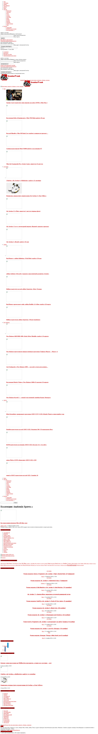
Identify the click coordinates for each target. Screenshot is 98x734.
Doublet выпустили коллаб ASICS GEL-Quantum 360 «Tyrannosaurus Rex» (29, 429)
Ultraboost (42, 565)
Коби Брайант (6, 540)
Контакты (5, 53)
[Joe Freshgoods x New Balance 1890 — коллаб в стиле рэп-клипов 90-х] (14, 364)
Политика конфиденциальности (8, 41)
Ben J (43, 597)
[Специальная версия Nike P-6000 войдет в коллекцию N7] (14, 145)
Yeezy (4, 8)
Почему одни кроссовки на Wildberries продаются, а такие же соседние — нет (26, 663)
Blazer (46, 563)
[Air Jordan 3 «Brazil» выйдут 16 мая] (14, 239)
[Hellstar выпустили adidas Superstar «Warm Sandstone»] (14, 316)
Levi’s (7, 14)
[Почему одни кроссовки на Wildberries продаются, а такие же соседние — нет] (4, 660)
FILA (7, 13)
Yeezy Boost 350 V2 (51, 565)
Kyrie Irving (13, 565)
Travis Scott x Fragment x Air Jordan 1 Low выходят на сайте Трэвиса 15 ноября (49, 622)
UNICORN (9, 27)
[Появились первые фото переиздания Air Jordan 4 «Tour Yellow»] (14, 193)
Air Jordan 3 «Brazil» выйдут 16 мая (17, 242)
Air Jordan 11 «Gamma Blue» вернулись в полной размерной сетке (49, 594)
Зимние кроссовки (64, 565)
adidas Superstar (3, 563)
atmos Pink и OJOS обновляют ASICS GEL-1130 (21, 460)
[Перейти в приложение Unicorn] (3, 557)
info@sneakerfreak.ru (15, 730)
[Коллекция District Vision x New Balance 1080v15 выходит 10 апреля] (14, 379)
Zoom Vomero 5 (57, 565)
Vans (7, 25)
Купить (5, 26)
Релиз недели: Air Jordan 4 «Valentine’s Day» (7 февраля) (49, 580)
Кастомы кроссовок (8, 705)
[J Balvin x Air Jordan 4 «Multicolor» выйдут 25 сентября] (14, 177)
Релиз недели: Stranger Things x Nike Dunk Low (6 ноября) (49, 635)
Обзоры (5, 552)
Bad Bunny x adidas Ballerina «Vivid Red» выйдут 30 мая (23, 258)
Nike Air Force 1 (7, 704)
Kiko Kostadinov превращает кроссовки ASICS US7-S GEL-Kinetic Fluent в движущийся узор (35, 414)
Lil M (5, 525)
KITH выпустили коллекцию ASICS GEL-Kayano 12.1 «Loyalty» (26, 444)
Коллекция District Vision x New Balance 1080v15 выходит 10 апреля (27, 382)
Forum (62, 563)
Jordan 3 (87, 563)
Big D (42, 576)
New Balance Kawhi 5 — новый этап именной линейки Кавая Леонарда (28, 397)
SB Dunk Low (33, 565)
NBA (22, 565)
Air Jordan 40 (6, 532)
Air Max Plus (43, 563)
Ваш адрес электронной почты (21, 45)
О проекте (5, 51)
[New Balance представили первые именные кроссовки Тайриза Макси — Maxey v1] (14, 348)
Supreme (8, 22)
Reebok (8, 21)
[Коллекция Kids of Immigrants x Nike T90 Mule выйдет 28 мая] (14, 115)
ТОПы (5, 548)
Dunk (49, 563)
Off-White (8, 17)
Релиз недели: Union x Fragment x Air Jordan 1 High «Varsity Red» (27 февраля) (49, 574)
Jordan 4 (91, 563)
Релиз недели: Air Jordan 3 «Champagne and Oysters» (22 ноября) (49, 615)
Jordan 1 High (71, 563)
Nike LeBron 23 (7, 541)
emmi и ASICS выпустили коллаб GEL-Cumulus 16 (22, 475)
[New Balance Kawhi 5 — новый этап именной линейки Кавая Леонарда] (14, 394)
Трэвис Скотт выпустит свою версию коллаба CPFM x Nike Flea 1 (26, 102)
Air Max (24, 563)
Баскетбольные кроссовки (9, 543)
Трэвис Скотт (6, 535)
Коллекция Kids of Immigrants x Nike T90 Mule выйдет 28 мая (25, 118)
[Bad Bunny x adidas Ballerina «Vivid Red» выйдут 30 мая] (14, 255)
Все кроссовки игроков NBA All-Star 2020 (14, 523)
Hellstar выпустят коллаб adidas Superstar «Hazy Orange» (24, 289)
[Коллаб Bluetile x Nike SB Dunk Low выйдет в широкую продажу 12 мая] (14, 130)
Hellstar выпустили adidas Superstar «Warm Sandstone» (23, 319)
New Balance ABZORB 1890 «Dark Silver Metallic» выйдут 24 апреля (27, 336)
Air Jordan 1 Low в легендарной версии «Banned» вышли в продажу (27, 226)
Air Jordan (5, 3)
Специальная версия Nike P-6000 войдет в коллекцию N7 (24, 148)
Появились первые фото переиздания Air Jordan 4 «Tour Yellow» (26, 196)
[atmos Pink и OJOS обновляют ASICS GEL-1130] (14, 457)
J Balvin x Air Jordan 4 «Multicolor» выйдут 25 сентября (23, 180)
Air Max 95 (38, 563)
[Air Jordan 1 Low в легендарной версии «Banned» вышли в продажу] (14, 223)
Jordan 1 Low (77, 563)
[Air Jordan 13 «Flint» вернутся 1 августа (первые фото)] (14, 208)
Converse (8, 12)
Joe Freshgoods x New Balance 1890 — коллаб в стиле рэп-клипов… (27, 367)
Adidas (5, 4)
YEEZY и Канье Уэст (8, 537)
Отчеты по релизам (8, 547)
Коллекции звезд (7, 545)
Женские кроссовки (8, 544)
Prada (7, 18)
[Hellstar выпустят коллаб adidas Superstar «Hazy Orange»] (14, 286)
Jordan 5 (94, 563)
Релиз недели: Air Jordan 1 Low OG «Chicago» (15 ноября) (49, 628)
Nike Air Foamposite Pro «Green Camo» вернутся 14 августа (24, 164)
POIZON (5, 534)
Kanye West (3, 565)
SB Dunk (28, 565)
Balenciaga (8, 10)
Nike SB (25, 565)
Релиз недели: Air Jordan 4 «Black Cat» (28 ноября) (49, 608)
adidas (2, 525)
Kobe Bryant (8, 565)
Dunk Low (57, 563)
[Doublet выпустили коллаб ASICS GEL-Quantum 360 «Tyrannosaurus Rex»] (14, 426)
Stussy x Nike (6, 539)
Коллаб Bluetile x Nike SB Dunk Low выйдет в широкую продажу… (27, 133)
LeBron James (18, 565)
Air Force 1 (9, 563)
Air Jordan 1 (6, 697)
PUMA (8, 19)
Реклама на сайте (7, 54)
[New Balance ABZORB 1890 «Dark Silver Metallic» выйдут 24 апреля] (14, 333)
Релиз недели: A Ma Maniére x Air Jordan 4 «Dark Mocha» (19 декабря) (49, 587)
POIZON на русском (11, 28)
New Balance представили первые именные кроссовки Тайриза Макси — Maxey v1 (32, 351)
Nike (4, 1)
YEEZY (5, 695)
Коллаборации (7, 536)
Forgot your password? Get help (8, 65)
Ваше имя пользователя (19, 35)
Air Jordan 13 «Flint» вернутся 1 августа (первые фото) (23, 211)
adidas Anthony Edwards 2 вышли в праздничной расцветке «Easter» (27, 274)
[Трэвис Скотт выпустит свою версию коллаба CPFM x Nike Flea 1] (14, 100)
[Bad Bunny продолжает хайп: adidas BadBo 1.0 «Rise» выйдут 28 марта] (14, 301)
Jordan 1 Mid (83, 563)
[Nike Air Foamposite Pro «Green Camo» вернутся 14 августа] (14, 161)
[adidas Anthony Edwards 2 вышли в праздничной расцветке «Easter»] (14, 271)
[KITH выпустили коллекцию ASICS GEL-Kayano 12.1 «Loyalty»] (14, 442)
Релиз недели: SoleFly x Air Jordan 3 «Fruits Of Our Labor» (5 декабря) (49, 601)
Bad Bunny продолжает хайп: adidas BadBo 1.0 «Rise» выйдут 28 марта (28, 304)
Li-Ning (8, 16)
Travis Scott (38, 565)
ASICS (5, 7)
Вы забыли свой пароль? (7, 39)
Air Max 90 (33, 563)
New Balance (6, 5)
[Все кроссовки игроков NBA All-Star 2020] (8, 520)
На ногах (5, 549)
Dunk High (53, 563)
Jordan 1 (65, 563)
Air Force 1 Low (17, 563)
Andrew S (43, 583)
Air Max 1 (28, 563)
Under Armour (9, 23)
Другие (5, 9)
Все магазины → (10, 30)
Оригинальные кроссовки (9, 55)
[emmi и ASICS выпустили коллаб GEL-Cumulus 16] (14, 472)
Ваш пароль (17, 36)
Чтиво (4, 550)
